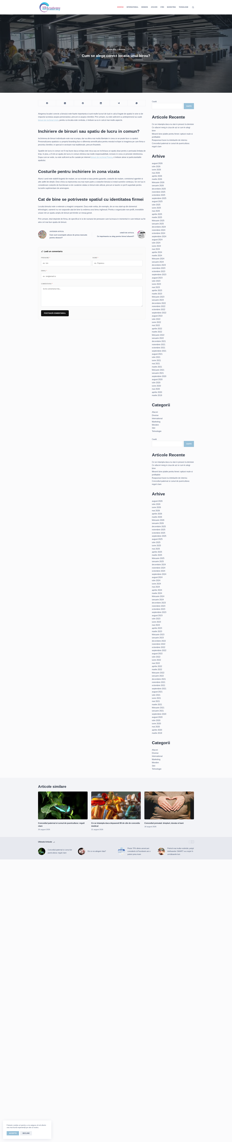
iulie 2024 (156, 243)
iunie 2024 (156, 246)
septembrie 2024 (159, 236)
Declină (26, 1133)
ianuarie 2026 (158, 186)
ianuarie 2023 (158, 300)
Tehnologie (183, 7)
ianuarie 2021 (158, 373)
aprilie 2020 (157, 392)
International (132, 7)
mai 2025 (156, 211)
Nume (95, 257)
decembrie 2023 (159, 265)
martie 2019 (157, 395)
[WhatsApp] (137, 103)
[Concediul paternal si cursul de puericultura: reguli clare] (63, 805)
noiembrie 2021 (158, 344)
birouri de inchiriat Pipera (101, 157)
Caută (154, 101)
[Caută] (193, 7)
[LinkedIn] (101, 103)
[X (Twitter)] (65, 103)
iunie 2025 (156, 208)
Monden (144, 7)
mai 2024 (156, 249)
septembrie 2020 (159, 376)
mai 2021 (156, 364)
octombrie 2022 (158, 309)
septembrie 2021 (159, 351)
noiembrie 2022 (158, 306)
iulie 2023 (156, 281)
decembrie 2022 (159, 303)
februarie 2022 (158, 335)
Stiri (162, 7)
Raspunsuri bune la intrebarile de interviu (169, 140)
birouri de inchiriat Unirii (48, 120)
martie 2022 (157, 332)
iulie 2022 (156, 319)
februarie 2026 (158, 182)
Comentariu (47, 283)
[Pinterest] (83, 103)
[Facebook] (47, 103)
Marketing (171, 7)
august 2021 (157, 354)
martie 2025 (157, 217)
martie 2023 (157, 294)
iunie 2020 (156, 386)
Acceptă (13, 1133)
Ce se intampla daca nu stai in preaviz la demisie (173, 124)
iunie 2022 (156, 322)
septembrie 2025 (159, 198)
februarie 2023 (158, 297)
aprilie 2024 (157, 252)
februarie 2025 (158, 221)
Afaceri (154, 7)
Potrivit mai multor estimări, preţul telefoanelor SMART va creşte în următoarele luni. (180, 851)
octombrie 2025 (158, 195)
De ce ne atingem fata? (97, 851)
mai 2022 (156, 325)
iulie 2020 (156, 383)
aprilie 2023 (157, 290)
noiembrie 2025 (158, 192)
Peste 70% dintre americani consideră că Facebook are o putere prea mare (138, 851)
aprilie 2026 (157, 176)
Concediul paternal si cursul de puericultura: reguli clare (60, 851)
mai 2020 (156, 389)
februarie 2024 (158, 259)
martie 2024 (157, 255)
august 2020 (157, 379)
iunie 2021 (156, 360)
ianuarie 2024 (158, 262)
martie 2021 (157, 367)
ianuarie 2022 (158, 338)
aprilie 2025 (157, 214)
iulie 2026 (156, 166)
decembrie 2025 (159, 189)
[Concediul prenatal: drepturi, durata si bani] (169, 805)
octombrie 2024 (158, 233)
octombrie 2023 (158, 271)
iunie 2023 (156, 284)
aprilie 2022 (157, 329)
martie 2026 (157, 179)
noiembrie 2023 (158, 268)
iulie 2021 (156, 357)
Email (44, 270)
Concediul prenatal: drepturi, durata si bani (164, 823)
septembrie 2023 (159, 275)
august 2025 (157, 201)
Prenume (45, 257)
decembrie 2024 (159, 227)
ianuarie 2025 (158, 224)
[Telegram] (119, 103)
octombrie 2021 (158, 348)
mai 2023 (156, 287)
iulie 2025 (156, 205)
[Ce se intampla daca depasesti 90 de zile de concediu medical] (116, 805)
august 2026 (157, 163)
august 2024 (157, 240)
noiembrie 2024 (158, 230)
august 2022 (157, 316)
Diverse (120, 7)
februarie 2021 (158, 370)
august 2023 (157, 278)
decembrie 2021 (159, 341)
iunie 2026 (156, 170)
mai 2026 (156, 173)
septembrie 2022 (159, 313)
